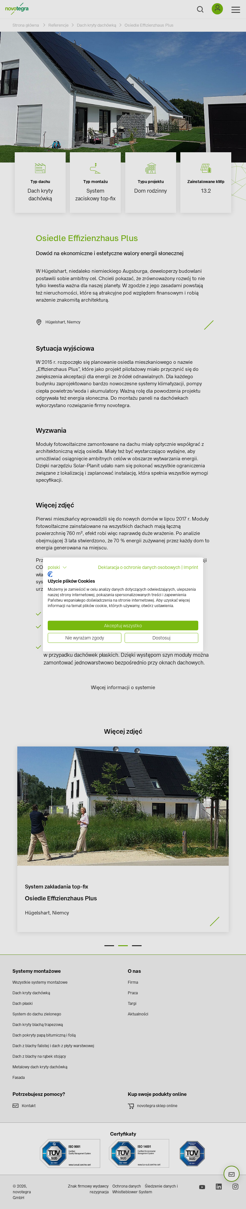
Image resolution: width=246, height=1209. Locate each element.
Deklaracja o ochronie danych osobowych (139, 567)
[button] (57, 567)
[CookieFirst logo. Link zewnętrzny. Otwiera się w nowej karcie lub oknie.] (50, 574)
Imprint (191, 567)
